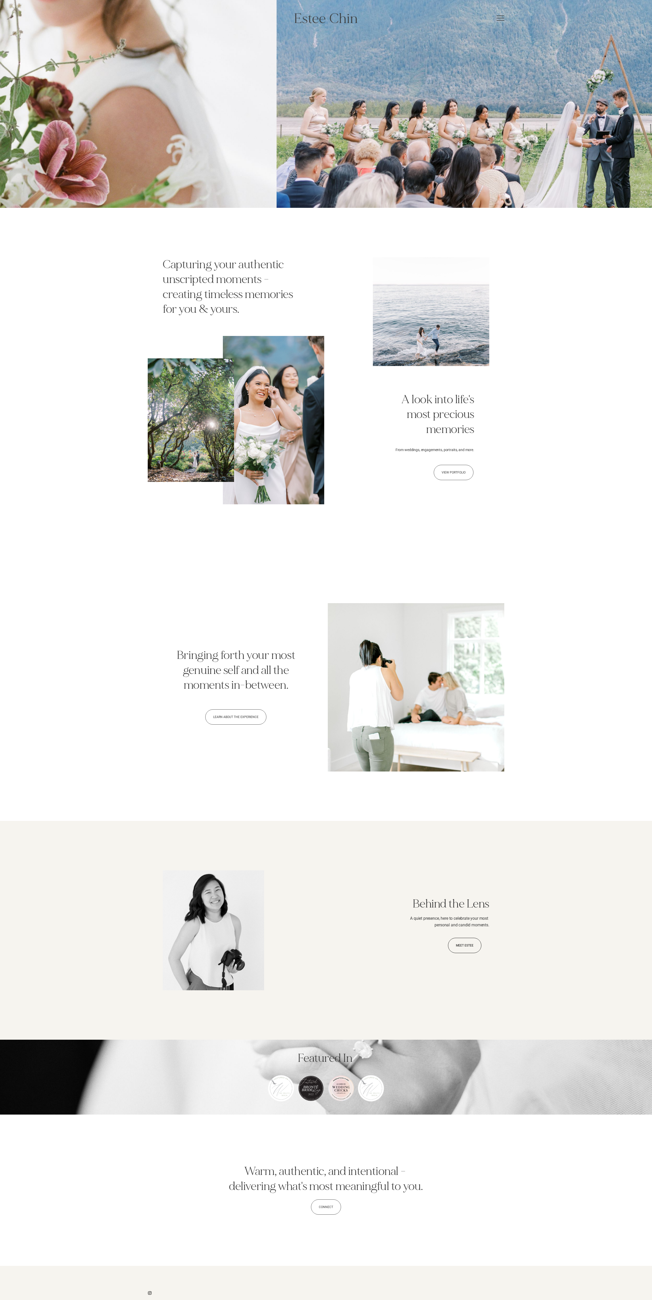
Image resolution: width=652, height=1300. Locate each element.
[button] (500, 18)
